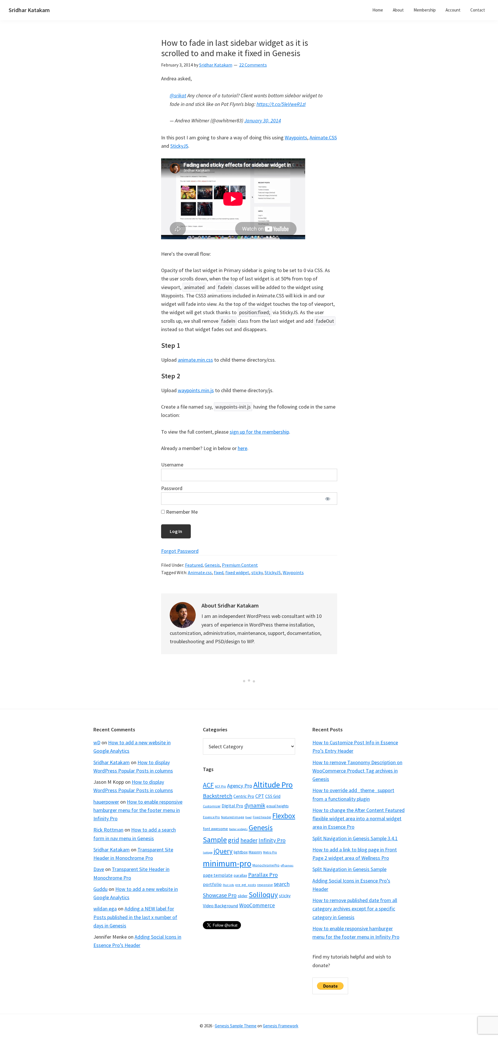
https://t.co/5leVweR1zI (281, 104)
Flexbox (283, 815)
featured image (232, 817)
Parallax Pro (263, 874)
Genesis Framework (280, 1025)
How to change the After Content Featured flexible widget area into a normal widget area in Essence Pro (358, 818)
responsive (265, 885)
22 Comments (253, 65)
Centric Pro (243, 796)
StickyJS (179, 146)
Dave (98, 869)
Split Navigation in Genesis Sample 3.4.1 (355, 838)
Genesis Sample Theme (235, 1025)
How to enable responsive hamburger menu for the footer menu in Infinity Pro (137, 810)
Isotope (207, 852)
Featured (194, 565)
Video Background (220, 905)
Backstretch (217, 795)
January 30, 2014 (262, 120)
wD (96, 742)
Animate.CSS (323, 137)
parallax (240, 875)
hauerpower (106, 801)
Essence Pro (211, 817)
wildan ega (105, 908)
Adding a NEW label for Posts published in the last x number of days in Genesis (135, 917)
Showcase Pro (220, 895)
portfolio (212, 884)
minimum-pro (227, 863)
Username (172, 464)
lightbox (241, 852)
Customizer (211, 806)
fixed (218, 572)
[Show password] (327, 498)
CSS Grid (272, 796)
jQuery (223, 851)
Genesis (212, 565)
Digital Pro (232, 806)
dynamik (254, 805)
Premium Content (240, 565)
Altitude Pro (273, 785)
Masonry (255, 852)
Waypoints (296, 137)
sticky (257, 572)
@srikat (178, 95)
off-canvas (287, 865)
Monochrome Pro (266, 865)
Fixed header (262, 817)
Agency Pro (239, 785)
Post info (228, 885)
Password (171, 488)
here (242, 448)
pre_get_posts (245, 885)
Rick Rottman (108, 829)
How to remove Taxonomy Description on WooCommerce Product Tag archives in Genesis (357, 771)
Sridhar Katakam (29, 10)
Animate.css (200, 572)
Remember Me (181, 511)
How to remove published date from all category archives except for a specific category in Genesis (354, 909)
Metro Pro (270, 852)
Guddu (100, 889)
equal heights (277, 806)
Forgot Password (180, 551)
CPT (259, 796)
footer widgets (238, 829)
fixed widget (237, 572)
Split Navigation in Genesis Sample (349, 869)
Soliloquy (263, 894)
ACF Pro (220, 786)
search (282, 884)
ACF (208, 785)
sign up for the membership (259, 431)
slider (243, 895)
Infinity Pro (272, 840)
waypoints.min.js (196, 390)
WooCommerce (257, 905)
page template (218, 875)
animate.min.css (195, 359)
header (248, 840)
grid (233, 840)
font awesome (215, 828)
